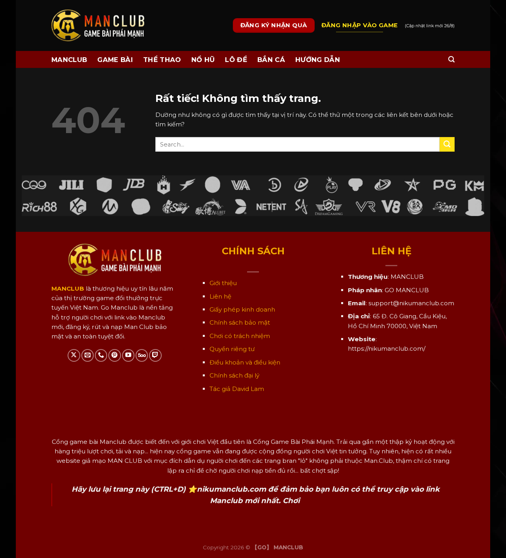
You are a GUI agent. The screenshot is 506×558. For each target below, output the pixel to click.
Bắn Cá (271, 60)
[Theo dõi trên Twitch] (155, 355)
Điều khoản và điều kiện (245, 362)
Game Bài (115, 60)
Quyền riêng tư (232, 349)
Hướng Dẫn (317, 60)
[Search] (451, 59)
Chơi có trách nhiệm (240, 336)
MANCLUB (69, 60)
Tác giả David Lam (237, 389)
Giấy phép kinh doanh (242, 309)
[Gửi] (447, 144)
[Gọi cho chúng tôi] (101, 355)
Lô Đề (236, 60)
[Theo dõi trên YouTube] (128, 355)
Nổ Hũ (203, 60)
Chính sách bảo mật (240, 322)
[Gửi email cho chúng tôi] (87, 355)
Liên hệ (220, 296)
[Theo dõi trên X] (74, 355)
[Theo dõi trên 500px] (142, 355)
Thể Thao (162, 60)
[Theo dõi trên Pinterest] (114, 355)
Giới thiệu (223, 283)
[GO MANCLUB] (97, 25)
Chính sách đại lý (234, 375)
